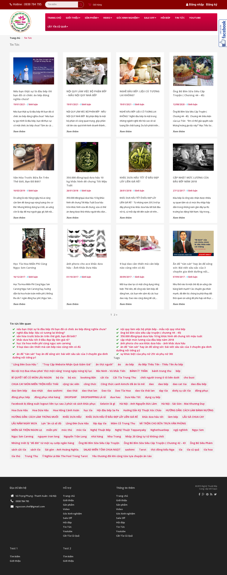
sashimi (130, 449)
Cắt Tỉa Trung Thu (124, 377)
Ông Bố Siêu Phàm (201, 443)
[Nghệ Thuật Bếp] (21, 21)
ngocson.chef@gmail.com (30, 506)
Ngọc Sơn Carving (22, 436)
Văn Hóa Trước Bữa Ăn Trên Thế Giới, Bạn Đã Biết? (47, 336)
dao (151, 384)
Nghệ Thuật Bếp (100, 430)
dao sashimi (54, 390)
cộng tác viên (71, 384)
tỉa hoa (208, 449)
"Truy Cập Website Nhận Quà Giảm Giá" (66, 364)
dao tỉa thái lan (145, 390)
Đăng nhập (196, 4)
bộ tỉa (59, 377)
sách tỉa (35, 449)
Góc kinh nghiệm (127, 17)
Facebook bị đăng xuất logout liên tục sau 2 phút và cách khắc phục (54, 403)
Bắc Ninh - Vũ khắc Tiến (110, 371)
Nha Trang (114, 436)
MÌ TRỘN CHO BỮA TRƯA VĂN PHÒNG (163, 423)
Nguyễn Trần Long (75, 436)
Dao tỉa (106, 390)
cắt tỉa (104, 377)
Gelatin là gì (107, 403)
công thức (90, 384)
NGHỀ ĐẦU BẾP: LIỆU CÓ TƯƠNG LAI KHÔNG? (41, 332)
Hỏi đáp (165, 17)
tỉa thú (16, 456)
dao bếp (163, 384)
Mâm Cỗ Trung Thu (123, 423)
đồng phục (201, 390)
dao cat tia (180, 384)
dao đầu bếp (198, 384)
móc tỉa (81, 430)
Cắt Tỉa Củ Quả (57, 26)
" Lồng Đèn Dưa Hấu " (25, 364)
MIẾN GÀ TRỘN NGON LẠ (27, 430)
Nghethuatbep (160, 430)
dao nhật (37, 390)
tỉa (180, 449)
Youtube (195, 17)
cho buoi (189, 377)
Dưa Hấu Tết (133, 397)
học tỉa (88, 410)
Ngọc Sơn (198, 430)
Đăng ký (211, 4)
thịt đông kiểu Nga (162, 449)
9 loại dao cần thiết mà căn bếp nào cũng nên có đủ (49, 347)
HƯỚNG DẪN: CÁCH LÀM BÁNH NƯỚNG (189, 410)
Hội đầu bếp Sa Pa (108, 410)
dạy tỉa (163, 390)
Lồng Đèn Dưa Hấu (77, 423)
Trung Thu (31, 456)
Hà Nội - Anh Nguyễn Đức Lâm (138, 403)
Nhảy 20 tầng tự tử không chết (144, 436)
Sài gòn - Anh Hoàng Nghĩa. (62, 449)
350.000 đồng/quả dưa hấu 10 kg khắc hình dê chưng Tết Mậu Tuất (87, 181)
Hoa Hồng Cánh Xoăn (66, 410)
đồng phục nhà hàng (47, 397)
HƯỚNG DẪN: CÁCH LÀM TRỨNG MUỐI (35, 416)
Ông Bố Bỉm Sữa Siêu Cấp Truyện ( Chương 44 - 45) (150, 332)
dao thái (72, 390)
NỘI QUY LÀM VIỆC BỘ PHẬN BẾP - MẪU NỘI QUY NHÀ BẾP (152, 329)
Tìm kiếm (15, 556)
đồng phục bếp (21, 397)
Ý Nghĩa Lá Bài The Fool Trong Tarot (65, 456)
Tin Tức (180, 17)
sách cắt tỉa (19, 449)
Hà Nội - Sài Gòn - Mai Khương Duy (183, 403)
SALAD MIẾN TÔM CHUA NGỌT (102, 449)
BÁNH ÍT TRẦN (139, 371)
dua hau (115, 397)
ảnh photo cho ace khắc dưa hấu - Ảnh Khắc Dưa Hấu (152, 343)
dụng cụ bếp (152, 397)
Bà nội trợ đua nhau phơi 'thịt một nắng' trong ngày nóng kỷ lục (52, 371)
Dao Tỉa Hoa (123, 390)
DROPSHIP (71, 397)
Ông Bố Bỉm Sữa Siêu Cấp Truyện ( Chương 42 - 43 (155, 443)
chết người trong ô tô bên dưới (159, 377)
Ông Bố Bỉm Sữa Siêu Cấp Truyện (99, 443)
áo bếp (129, 364)
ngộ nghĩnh (180, 430)
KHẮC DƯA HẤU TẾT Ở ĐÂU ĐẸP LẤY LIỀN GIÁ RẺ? (43, 339)
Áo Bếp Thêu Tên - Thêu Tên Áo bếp (160, 364)
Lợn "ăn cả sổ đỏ (51, 423)
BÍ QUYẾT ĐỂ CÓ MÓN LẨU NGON (32, 377)
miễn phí (51, 430)
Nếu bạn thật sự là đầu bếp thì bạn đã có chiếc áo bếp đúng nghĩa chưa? (32, 95)
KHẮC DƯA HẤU (72, 416)
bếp (178, 371)
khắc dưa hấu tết (153, 416)
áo (119, 364)
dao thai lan (89, 390)
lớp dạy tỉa (99, 423)
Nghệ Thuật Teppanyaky (130, 430)
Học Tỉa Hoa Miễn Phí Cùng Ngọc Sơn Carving (44, 343)
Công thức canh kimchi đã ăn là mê (123, 384)
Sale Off (149, 17)
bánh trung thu (161, 371)
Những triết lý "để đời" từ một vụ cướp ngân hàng (43, 443)
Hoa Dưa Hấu (20, 410)
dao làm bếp (19, 390)
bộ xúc (72, 377)
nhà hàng (97, 436)
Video (106, 17)
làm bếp (173, 416)
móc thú (67, 430)
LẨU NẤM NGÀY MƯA (24, 423)
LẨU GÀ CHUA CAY (193, 416)
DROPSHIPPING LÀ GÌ (93, 397)
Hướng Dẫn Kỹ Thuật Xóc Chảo (142, 410)
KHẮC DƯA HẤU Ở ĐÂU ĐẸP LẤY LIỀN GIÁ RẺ (112, 416)
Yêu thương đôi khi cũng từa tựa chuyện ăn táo (122, 456)
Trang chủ (54, 17)
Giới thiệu (72, 17)
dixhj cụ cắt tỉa (181, 390)
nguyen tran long (48, 436)
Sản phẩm (91, 17)
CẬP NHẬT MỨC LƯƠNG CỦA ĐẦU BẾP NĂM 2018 (147, 339)
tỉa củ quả (193, 449)
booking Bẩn (88, 377)
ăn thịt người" (104, 364)
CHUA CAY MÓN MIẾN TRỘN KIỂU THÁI (35, 384)
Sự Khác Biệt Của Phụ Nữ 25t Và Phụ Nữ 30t (146, 354)
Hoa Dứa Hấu (40, 410)
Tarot (142, 449)
